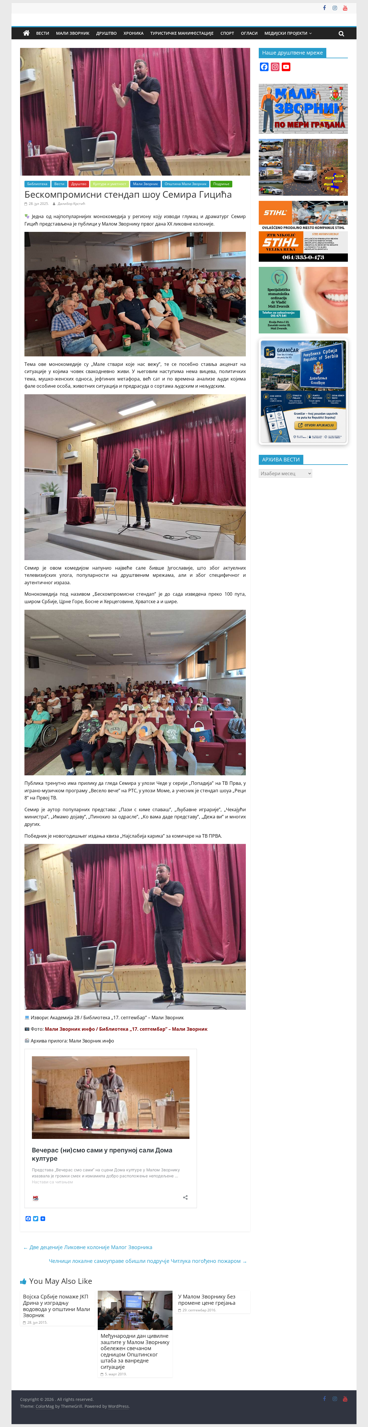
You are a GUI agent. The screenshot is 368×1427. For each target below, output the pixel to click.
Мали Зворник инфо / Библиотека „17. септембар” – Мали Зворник (126, 1029)
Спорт (227, 33)
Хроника (133, 33)
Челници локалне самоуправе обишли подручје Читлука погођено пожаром (148, 1260)
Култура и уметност (109, 183)
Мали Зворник (72, 33)
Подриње (221, 183)
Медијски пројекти (285, 33)
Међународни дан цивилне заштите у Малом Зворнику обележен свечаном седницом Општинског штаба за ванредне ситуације (135, 1351)
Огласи (249, 33)
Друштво (106, 33)
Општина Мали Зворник (185, 183)
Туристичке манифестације (182, 33)
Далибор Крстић (71, 203)
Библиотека (37, 183)
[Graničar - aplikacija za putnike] (303, 391)
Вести (42, 33)
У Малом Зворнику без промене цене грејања (206, 1299)
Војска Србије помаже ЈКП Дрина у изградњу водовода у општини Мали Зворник (56, 1306)
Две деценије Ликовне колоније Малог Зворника (87, 1247)
